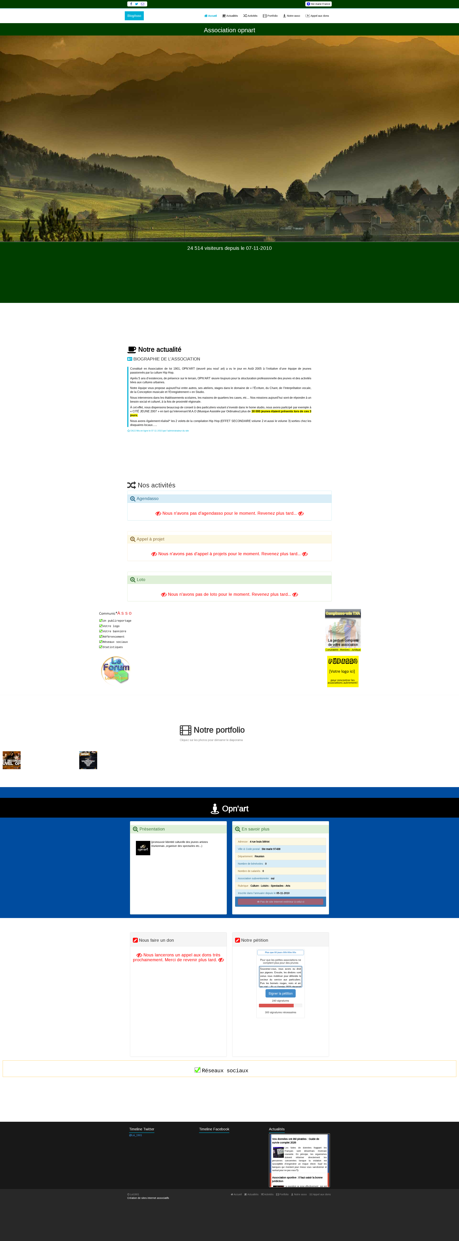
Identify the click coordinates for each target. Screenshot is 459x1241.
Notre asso (293, 15)
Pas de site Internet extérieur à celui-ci (282, 901)
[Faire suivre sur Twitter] (136, 4)
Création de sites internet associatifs (148, 1198)
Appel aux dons (319, 15)
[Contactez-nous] (142, 4)
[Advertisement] (229, 278)
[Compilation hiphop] (38, 760)
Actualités (232, 15)
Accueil (212, 15)
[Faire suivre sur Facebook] (131, 4)
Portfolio (272, 15)
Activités (252, 15)
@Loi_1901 (135, 1135)
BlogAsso (134, 16)
